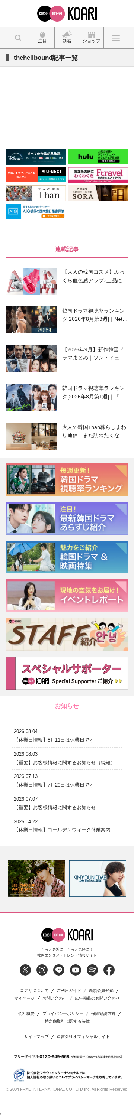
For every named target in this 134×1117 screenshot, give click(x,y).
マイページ (24, 998)
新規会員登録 (101, 991)
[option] (36, 878)
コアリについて (34, 991)
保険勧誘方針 (103, 1014)
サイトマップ (36, 1037)
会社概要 (26, 1014)
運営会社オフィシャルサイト (83, 1037)
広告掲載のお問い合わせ (97, 998)
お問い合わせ (54, 998)
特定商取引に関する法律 (67, 1021)
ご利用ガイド (69, 991)
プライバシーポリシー (62, 1014)
